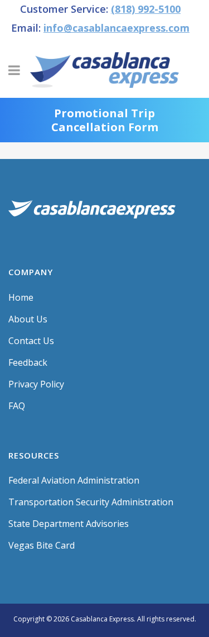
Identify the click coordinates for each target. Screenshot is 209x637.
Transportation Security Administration (90, 502)
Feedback (27, 362)
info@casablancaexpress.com (116, 27)
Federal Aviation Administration (73, 480)
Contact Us (31, 341)
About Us (27, 319)
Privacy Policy (36, 384)
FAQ (16, 406)
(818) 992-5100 (146, 9)
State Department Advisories (68, 523)
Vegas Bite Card (41, 545)
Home (20, 297)
